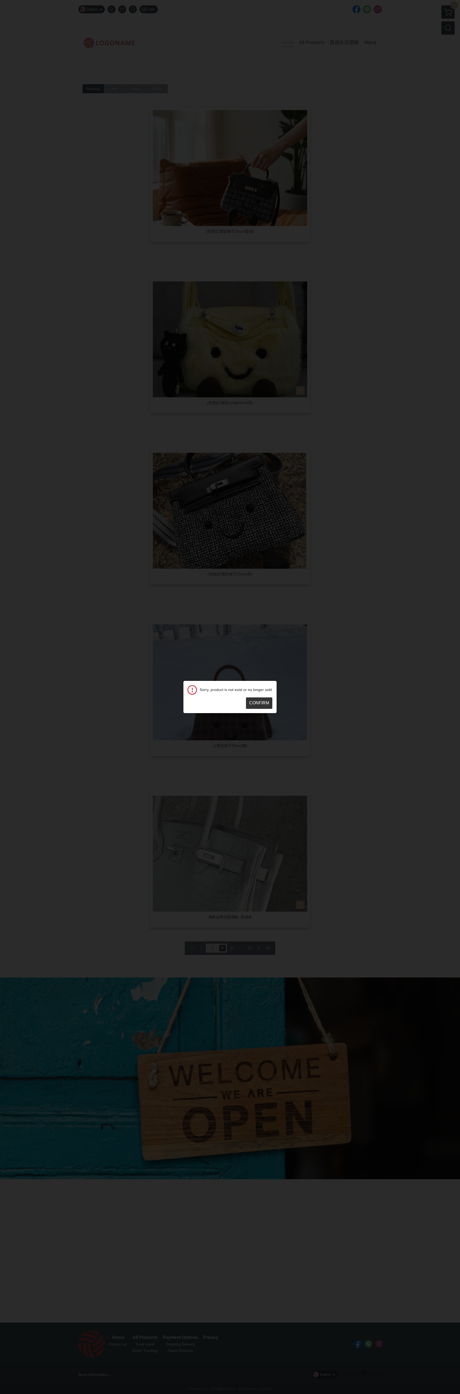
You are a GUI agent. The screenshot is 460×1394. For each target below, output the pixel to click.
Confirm (259, 703)
